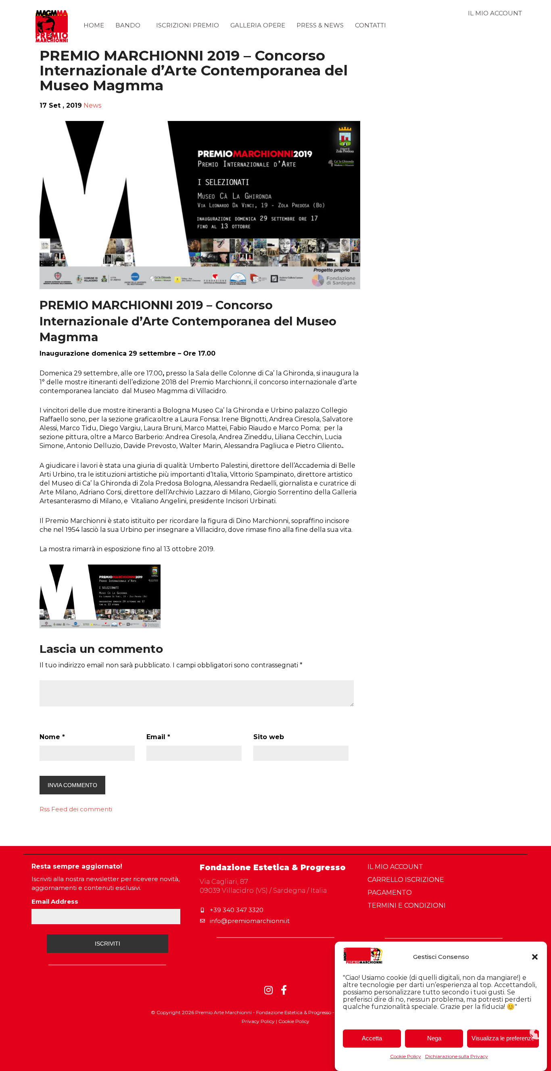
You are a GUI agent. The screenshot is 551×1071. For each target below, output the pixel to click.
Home (93, 25)
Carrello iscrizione (405, 879)
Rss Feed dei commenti (76, 809)
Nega (434, 1038)
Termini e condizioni (406, 905)
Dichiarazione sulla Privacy (456, 1056)
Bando (127, 25)
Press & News (320, 25)
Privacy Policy (258, 1021)
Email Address (54, 901)
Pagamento (389, 892)
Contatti (370, 25)
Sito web (268, 737)
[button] (535, 957)
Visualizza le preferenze (503, 1038)
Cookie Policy (405, 1056)
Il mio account (495, 13)
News (92, 105)
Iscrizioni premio (187, 25)
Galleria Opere (257, 25)
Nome (52, 737)
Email (158, 737)
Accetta (372, 1038)
